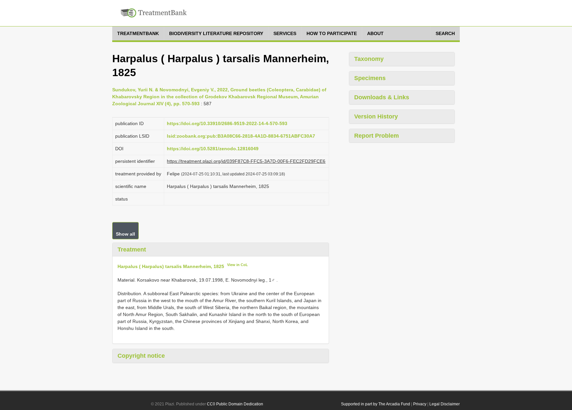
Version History (376, 116)
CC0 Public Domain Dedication (235, 404)
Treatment (132, 249)
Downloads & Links (381, 97)
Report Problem (376, 135)
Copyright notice (141, 355)
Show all (125, 234)
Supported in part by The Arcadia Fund (375, 404)
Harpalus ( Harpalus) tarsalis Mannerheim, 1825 (171, 266)
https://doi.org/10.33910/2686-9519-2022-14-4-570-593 (227, 123)
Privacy (419, 404)
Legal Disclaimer (444, 404)
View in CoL (237, 265)
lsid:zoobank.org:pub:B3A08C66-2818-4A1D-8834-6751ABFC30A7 (241, 136)
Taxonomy (369, 59)
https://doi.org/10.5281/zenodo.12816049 (213, 148)
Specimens (370, 78)
